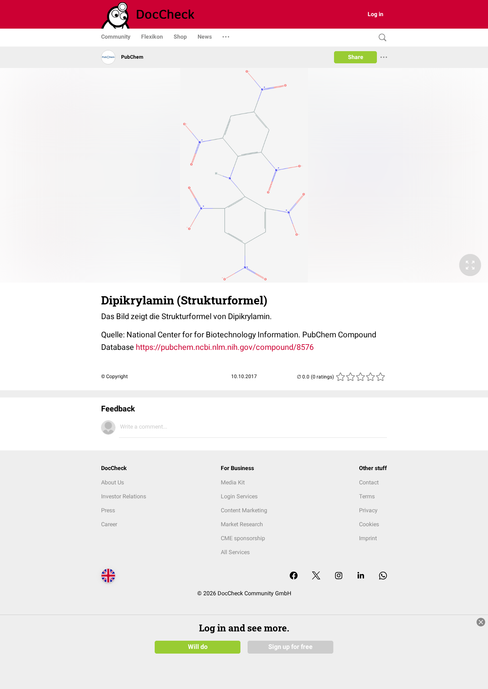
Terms (367, 496)
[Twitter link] (316, 576)
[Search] (381, 38)
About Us (112, 482)
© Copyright (114, 376)
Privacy (368, 510)
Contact (369, 482)
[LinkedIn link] (361, 576)
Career (109, 524)
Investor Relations (123, 496)
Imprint (368, 538)
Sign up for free (290, 646)
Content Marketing (244, 510)
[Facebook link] (294, 576)
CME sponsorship (243, 538)
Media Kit (233, 482)
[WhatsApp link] (383, 576)
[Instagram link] (339, 576)
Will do (198, 646)
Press (108, 510)
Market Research (242, 524)
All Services (235, 552)
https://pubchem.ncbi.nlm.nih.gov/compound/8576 (225, 347)
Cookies (369, 524)
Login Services (239, 496)
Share (355, 57)
